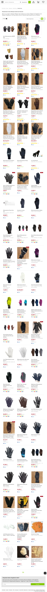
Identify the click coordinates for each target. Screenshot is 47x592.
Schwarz (7, 38)
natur (21, 560)
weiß (7, 560)
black (13, 114)
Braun (21, 411)
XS (20, 189)
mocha (11, 161)
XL (36, 161)
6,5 (21, 64)
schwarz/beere (34, 38)
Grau (25, 237)
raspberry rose (37, 286)
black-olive (36, 410)
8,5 (37, 89)
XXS (35, 187)
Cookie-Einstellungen (31, 589)
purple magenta (37, 261)
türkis (25, 313)
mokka (18, 238)
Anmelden (38, 584)
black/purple (35, 262)
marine (35, 313)
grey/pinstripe (5, 288)
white (40, 410)
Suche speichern (41, 20)
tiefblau (35, 435)
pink (21, 313)
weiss (11, 212)
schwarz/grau (36, 37)
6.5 (11, 262)
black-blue (5, 363)
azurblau (35, 535)
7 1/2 (11, 237)
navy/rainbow (19, 287)
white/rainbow (22, 286)
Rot (6, 338)
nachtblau (36, 388)
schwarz (8, 114)
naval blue (5, 214)
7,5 (37, 338)
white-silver (8, 361)
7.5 (14, 262)
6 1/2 (7, 237)
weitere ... (26, 89)
